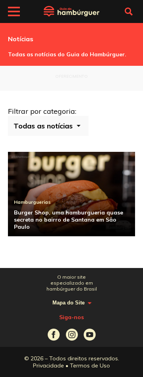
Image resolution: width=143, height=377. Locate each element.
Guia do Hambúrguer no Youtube (89, 335)
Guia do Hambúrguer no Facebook (54, 335)
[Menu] (14, 13)
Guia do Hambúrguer (71, 11)
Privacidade (48, 365)
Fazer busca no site (128, 11)
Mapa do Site (68, 303)
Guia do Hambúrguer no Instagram (72, 335)
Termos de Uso (90, 365)
